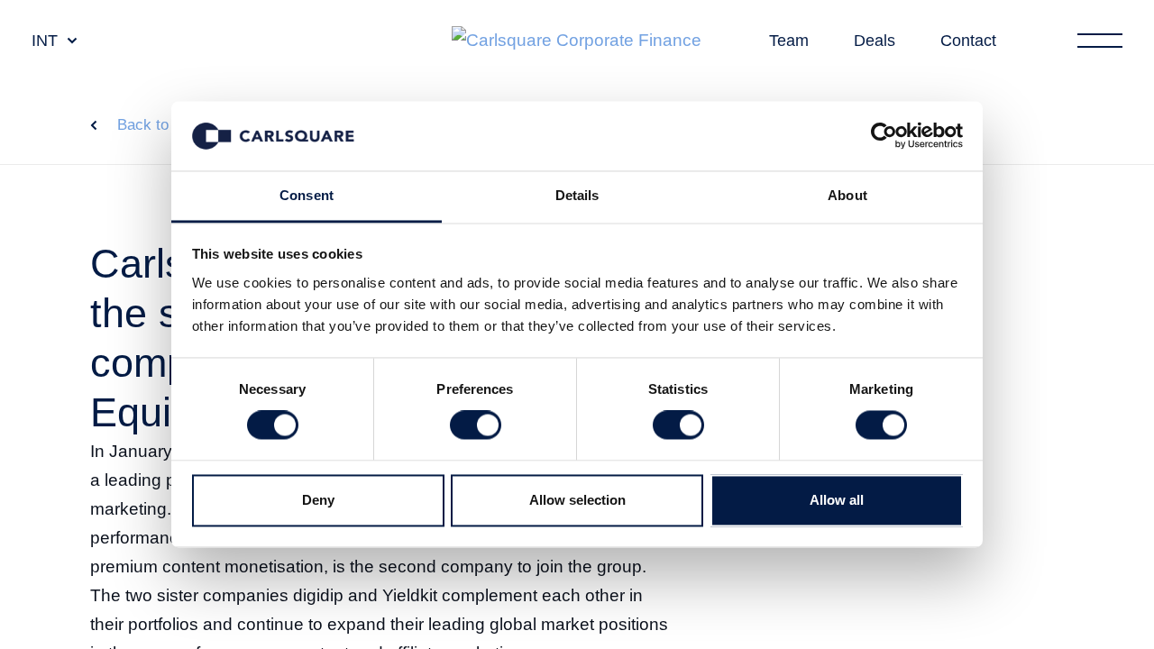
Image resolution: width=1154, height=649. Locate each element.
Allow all (837, 499)
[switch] (475, 425)
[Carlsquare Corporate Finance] (576, 41)
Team (789, 41)
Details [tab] (577, 195)
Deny (318, 499)
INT (45, 41)
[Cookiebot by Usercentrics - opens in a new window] (884, 136)
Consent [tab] (306, 195)
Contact (968, 41)
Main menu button (1099, 40)
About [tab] (847, 195)
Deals (874, 41)
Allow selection (577, 499)
